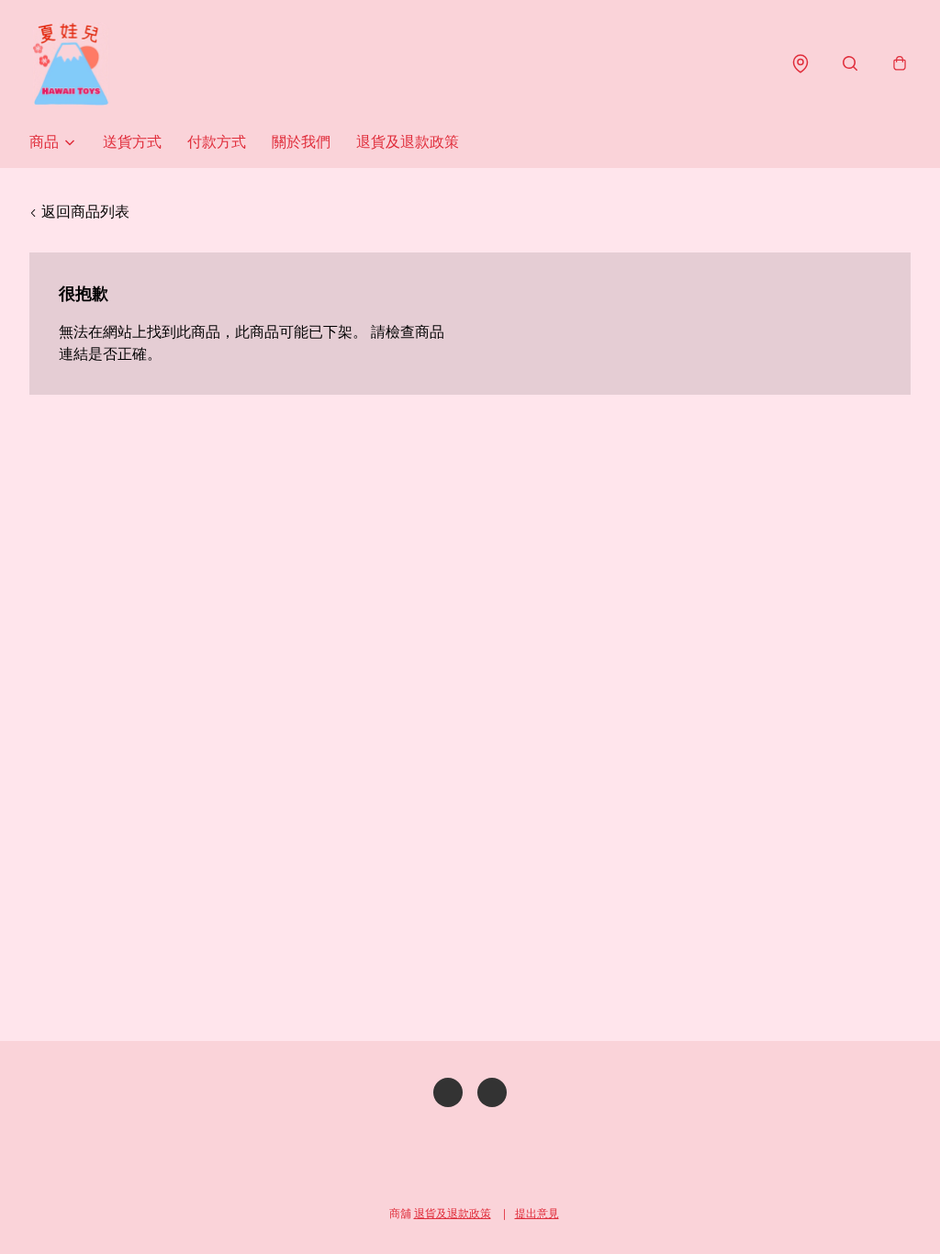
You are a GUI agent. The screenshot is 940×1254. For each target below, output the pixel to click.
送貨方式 (132, 142)
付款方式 (216, 142)
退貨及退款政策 (407, 142)
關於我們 (301, 142)
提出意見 (537, 1213)
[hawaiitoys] (70, 64)
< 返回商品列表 (79, 211)
